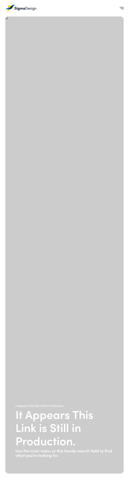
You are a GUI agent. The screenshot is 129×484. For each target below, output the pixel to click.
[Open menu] (120, 8)
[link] (20, 8)
